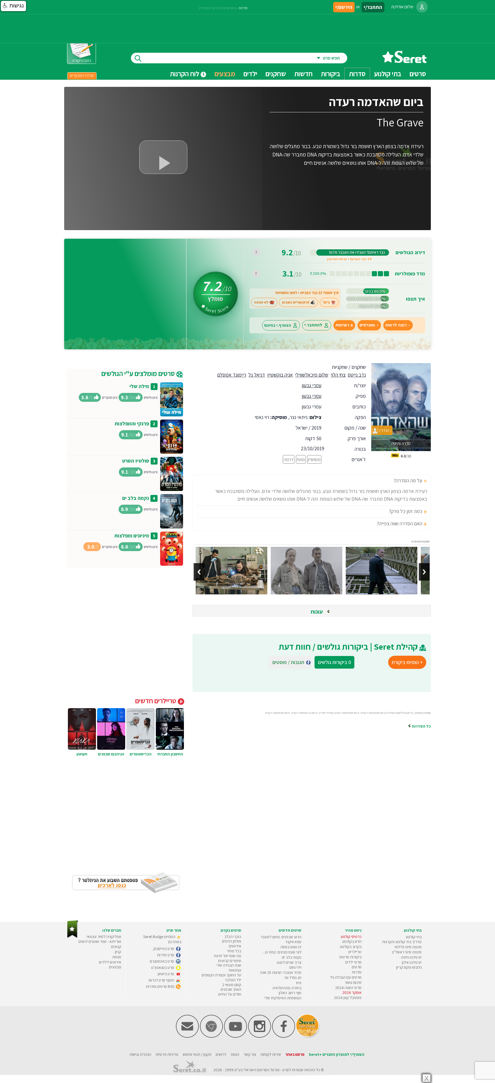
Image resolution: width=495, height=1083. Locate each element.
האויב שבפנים (231, 989)
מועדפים (367, 325)
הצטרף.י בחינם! (277, 325)
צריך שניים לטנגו (289, 962)
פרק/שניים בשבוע (295, 302)
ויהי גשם (295, 967)
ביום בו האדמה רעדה (304, 713)
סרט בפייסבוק (164, 948)
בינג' (326, 302)
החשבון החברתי (170, 754)
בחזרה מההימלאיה (286, 987)
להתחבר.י (313, 325)
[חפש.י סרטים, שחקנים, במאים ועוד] (137, 58)
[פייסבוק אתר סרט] (283, 1036)
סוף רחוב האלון (290, 992)
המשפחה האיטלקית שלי (282, 997)
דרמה (289, 459)
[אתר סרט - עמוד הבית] (404, 61)
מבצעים (225, 73)
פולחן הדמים (231, 941)
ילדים (250, 73)
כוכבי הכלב (232, 936)
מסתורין (314, 459)
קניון (118, 951)
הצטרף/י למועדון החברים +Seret (336, 1054)
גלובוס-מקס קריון (409, 967)
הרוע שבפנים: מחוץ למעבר (280, 936)
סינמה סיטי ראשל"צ (407, 952)
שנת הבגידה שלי (229, 965)
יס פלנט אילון (412, 962)
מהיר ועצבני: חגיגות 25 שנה (280, 972)
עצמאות (235, 970)
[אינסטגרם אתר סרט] (259, 1036)
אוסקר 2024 (352, 992)
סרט (285, 1069)
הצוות (235, 1054)
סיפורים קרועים (229, 960)
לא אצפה (261, 302)
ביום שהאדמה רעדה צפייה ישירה (339, 713)
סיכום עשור (353, 982)
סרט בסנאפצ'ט (163, 967)
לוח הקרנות (185, 73)
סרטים (357, 967)
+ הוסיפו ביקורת (407, 662)
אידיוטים (235, 946)
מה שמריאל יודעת (227, 955)
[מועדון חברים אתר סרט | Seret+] (187, 1036)
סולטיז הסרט (135, 460)
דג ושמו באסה (290, 946)
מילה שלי (139, 386)
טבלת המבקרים (82, 75)
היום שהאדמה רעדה (277, 713)
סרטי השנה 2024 (348, 987)
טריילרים (355, 951)
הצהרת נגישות (140, 1054)
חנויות (116, 956)
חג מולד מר (292, 977)
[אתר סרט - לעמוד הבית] (72, 937)
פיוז (298, 982)
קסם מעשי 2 (231, 984)
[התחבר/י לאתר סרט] (422, 7)
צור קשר (249, 1054)
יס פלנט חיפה (411, 957)
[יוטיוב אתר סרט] (235, 1036)
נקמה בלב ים (135, 498)
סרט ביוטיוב (166, 973)
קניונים (116, 946)
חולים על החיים (229, 994)
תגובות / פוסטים (290, 662)
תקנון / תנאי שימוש (197, 1054)
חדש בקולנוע (352, 941)
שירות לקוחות (270, 1054)
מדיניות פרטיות (167, 1054)
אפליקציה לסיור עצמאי (104, 936)
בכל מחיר (234, 950)
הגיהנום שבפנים (111, 754)
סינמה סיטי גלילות (408, 946)
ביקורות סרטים (350, 956)
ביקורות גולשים (334, 662)
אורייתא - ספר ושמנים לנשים (99, 941)
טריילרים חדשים (156, 700)
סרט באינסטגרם (162, 961)
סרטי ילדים (353, 962)
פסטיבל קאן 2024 (348, 997)
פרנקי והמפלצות (132, 423)
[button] (13, 6)
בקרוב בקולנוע (351, 946)
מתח (301, 459)
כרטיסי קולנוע (351, 936)
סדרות (243, 8)
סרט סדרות (166, 954)
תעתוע (81, 754)
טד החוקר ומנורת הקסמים (221, 975)
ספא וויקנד (293, 941)
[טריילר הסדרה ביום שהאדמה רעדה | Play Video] (163, 157)
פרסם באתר (295, 1054)
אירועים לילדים (110, 962)
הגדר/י (383, 430)
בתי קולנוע (414, 936)
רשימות (342, 325)
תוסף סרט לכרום (162, 980)
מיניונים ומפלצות (131, 535)
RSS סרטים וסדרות (160, 986)
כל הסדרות (421, 726)
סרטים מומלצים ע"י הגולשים (138, 373)
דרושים (221, 1054)
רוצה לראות (396, 325)
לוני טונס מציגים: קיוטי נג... (281, 952)
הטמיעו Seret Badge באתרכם (162, 939)
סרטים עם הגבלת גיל (346, 977)
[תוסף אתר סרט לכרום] (211, 1036)
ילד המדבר (233, 979)
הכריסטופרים (141, 754)
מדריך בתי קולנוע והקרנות (402, 941)
